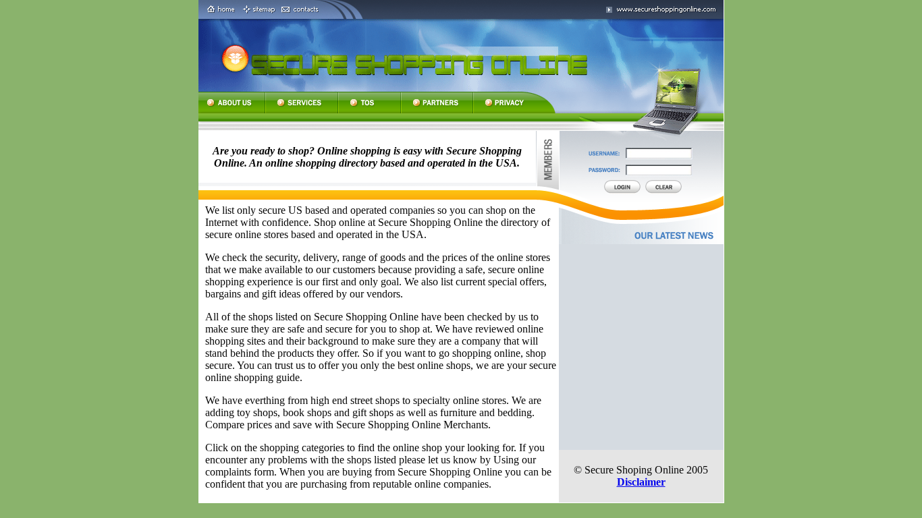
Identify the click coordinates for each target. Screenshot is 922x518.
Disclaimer (641, 482)
